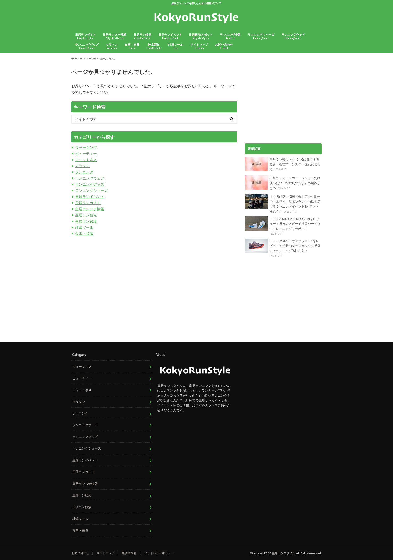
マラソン (112, 46)
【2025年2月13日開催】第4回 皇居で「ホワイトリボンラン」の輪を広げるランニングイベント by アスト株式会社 (295, 204)
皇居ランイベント (170, 36)
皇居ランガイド (85, 36)
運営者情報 (129, 553)
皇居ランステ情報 (114, 36)
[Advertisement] (283, 96)
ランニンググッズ (87, 46)
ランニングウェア (293, 36)
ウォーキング (86, 147)
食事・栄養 (132, 46)
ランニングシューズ (261, 36)
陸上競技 (153, 46)
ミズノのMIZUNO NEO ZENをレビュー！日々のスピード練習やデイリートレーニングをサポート (295, 226)
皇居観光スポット (201, 36)
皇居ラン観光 (86, 215)
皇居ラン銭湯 (142, 36)
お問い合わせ (224, 46)
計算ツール (175, 46)
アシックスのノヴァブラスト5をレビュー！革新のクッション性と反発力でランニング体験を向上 (295, 248)
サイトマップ (199, 46)
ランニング (84, 172)
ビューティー (86, 153)
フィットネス (86, 159)
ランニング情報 (230, 36)
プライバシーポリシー (159, 553)
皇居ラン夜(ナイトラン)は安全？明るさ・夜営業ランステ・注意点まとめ (295, 164)
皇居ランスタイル (283, 553)
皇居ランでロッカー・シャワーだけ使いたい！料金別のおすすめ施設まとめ (295, 183)
